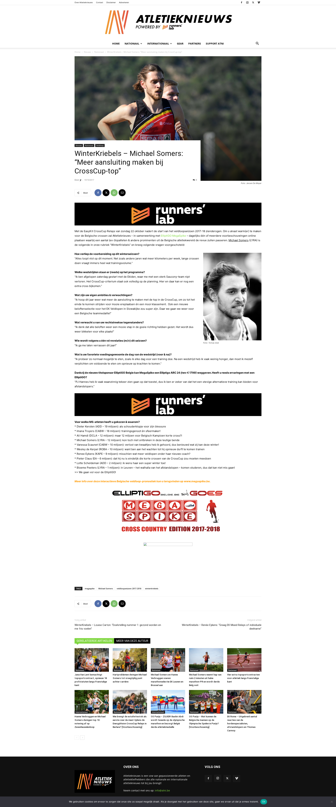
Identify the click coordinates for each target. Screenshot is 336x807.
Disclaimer (111, 2)
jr (80, 179)
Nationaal (99, 51)
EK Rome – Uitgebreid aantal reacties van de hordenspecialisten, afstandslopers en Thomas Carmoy (242, 723)
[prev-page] (77, 737)
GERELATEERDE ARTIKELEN (94, 641)
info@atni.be (162, 790)
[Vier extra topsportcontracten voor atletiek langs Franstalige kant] (244, 660)
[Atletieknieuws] (168, 22)
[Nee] (331, 801)
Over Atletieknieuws (84, 2)
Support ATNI (215, 43)
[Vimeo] (258, 2)
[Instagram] (247, 2)
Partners (194, 43)
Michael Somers (105, 588)
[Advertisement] (168, 572)
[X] (253, 2)
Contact (99, 2)
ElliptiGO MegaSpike (173, 235)
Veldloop (100, 145)
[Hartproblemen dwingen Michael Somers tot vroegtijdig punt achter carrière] (130, 660)
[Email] (122, 192)
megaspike (89, 588)
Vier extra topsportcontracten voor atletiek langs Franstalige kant (243, 678)
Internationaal (82, 712)
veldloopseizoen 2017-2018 (129, 588)
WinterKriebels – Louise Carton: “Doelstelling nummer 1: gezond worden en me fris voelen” (118, 626)
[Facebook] (241, 2)
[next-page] (82, 737)
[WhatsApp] (114, 192)
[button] (257, 44)
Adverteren (124, 2)
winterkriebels (151, 588)
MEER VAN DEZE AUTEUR (132, 641)
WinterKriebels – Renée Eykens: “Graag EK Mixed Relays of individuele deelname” (221, 626)
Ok (263, 801)
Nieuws (87, 51)
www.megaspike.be (197, 481)
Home (116, 43)
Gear (180, 43)
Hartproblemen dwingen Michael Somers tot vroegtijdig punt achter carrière (130, 678)
